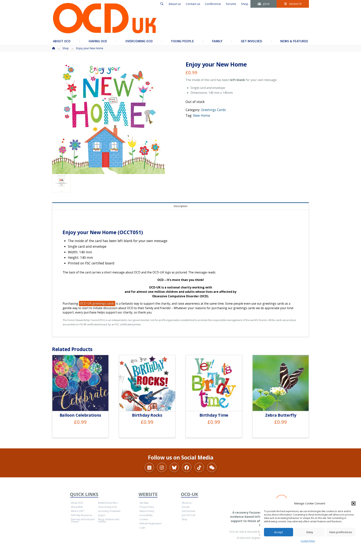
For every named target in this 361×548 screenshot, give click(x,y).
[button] (353, 503)
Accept (278, 532)
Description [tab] (180, 206)
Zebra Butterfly (280, 415)
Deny (309, 532)
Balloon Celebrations (80, 415)
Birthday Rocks (147, 415)
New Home (201, 115)
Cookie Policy (308, 541)
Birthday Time (213, 415)
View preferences (340, 532)
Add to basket (82, 404)
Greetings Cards (213, 109)
